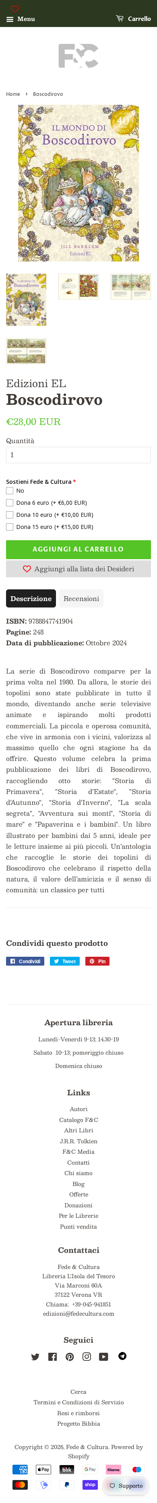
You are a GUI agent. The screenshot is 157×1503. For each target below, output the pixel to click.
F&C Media (78, 1151)
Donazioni (78, 1205)
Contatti (78, 1162)
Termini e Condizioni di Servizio (78, 1402)
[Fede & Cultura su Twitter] (35, 1358)
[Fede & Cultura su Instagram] (86, 1358)
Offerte (78, 1194)
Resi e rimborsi (78, 1413)
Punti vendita (78, 1226)
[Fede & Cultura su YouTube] (103, 1358)
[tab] (31, 598)
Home (13, 94)
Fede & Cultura (87, 1446)
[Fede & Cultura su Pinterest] (69, 1358)
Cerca (78, 1391)
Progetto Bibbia (78, 1423)
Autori (79, 1108)
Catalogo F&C (78, 1119)
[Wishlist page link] (15, 9)
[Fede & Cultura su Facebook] (52, 1358)
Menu (25, 18)
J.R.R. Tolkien (78, 1141)
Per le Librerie (78, 1215)
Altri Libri (78, 1130)
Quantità (20, 440)
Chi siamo (78, 1173)
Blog (78, 1183)
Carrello (139, 19)
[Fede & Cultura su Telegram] (122, 1357)
